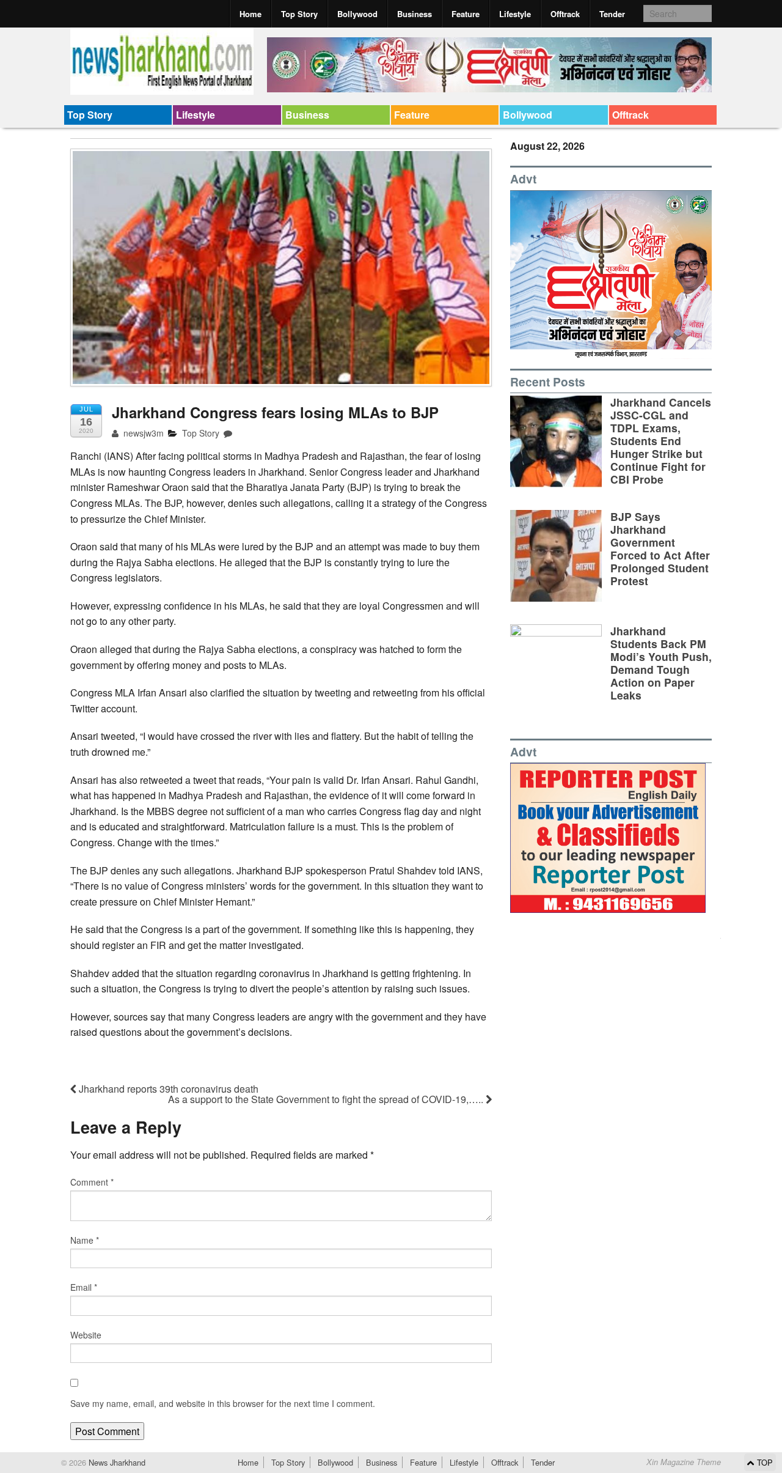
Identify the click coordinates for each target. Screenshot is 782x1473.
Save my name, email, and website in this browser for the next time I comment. (222, 1403)
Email (83, 1287)
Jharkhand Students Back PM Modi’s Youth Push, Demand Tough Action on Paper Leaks (661, 663)
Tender (612, 14)
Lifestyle (515, 14)
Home (250, 14)
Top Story (299, 14)
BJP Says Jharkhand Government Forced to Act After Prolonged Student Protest (660, 549)
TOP (764, 1462)
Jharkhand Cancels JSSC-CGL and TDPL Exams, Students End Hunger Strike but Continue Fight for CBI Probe (660, 440)
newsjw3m (142, 433)
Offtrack (565, 14)
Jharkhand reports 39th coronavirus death (167, 1089)
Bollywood (357, 14)
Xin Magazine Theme (683, 1461)
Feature (465, 14)
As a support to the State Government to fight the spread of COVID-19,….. (327, 1099)
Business (414, 14)
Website (85, 1335)
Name (84, 1240)
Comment (92, 1182)
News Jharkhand (115, 1462)
